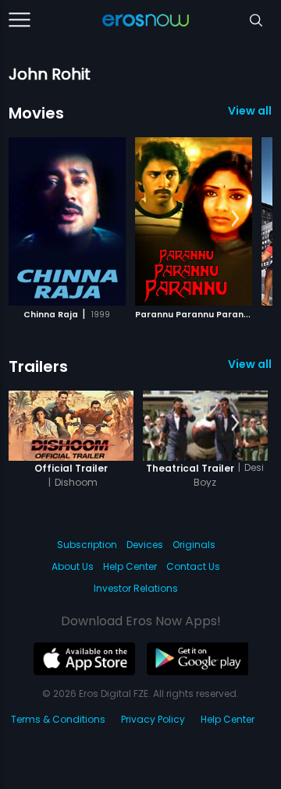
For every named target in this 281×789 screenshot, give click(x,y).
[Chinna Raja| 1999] (67, 221)
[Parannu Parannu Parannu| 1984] (193, 221)
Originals (194, 544)
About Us (73, 566)
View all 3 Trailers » (250, 364)
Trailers (38, 366)
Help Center (130, 566)
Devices (144, 544)
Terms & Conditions (58, 719)
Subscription (87, 544)
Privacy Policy (153, 719)
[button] (235, 219)
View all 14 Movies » (250, 111)
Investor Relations (136, 588)
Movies (36, 113)
